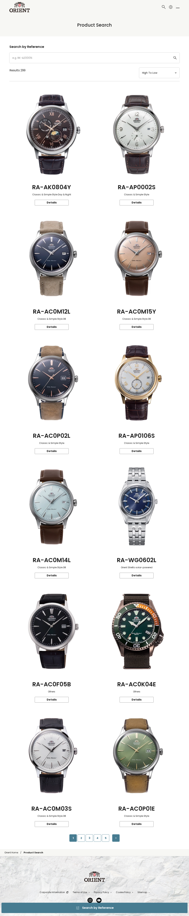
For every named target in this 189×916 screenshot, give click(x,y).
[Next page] (116, 838)
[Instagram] (90, 900)
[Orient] (19, 7)
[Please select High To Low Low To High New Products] (159, 72)
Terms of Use (80, 892)
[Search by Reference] (94, 58)
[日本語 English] (171, 7)
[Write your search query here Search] (164, 7)
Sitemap (142, 892)
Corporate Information (52, 892)
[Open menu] (178, 7)
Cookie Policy (123, 892)
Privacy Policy (101, 892)
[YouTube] (99, 900)
